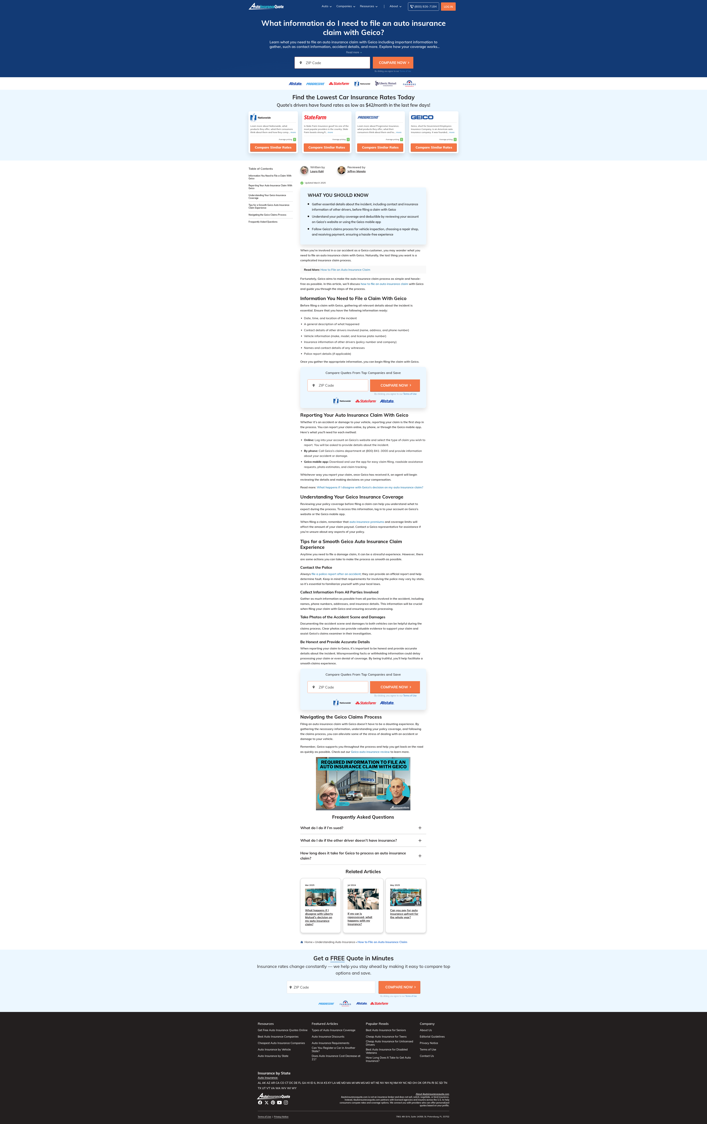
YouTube (279, 1102)
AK (264, 1083)
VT (268, 1088)
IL (315, 1083)
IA (321, 1083)
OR (424, 1083)
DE (296, 1083)
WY (294, 1088)
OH (414, 1083)
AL (259, 1083)
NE (377, 1083)
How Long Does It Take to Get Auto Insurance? (388, 1059)
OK (420, 1083)
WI (289, 1088)
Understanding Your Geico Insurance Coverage (267, 196)
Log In (448, 6)
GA (304, 1083)
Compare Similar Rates (273, 147)
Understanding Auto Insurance (335, 942)
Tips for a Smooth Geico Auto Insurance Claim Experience (269, 206)
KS (325, 1083)
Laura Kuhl (317, 171)
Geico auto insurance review (370, 752)
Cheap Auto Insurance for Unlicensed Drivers (389, 1043)
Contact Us (427, 1056)
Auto (325, 6)
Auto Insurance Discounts (328, 1036)
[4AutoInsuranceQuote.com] (266, 6)
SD (441, 1083)
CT (287, 1083)
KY (330, 1083)
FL (299, 1083)
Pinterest (273, 1102)
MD (343, 1083)
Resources (367, 6)
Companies (344, 6)
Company (427, 1024)
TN (445, 1083)
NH (387, 1083)
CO (282, 1083)
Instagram (286, 1102)
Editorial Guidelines (432, 1036)
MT (373, 1083)
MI (353, 1083)
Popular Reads (377, 1024)
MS (363, 1083)
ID (311, 1083)
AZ (268, 1083)
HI (308, 1083)
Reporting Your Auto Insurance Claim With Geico (270, 187)
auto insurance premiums (366, 522)
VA (273, 1088)
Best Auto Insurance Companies (278, 1036)
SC (436, 1083)
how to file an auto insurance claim (384, 284)
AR (273, 1083)
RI (433, 1083)
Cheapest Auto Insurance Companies (281, 1043)
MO (367, 1083)
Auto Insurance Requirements (330, 1043)
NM (395, 1083)
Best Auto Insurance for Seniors (386, 1030)
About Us (426, 1030)
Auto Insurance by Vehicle (274, 1049)
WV (283, 1088)
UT (264, 1088)
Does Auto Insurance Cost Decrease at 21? (336, 1057)
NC (405, 1083)
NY (400, 1083)
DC (291, 1083)
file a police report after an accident (336, 574)
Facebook (260, 1102)
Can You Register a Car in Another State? (333, 1049)
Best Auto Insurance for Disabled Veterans (387, 1051)
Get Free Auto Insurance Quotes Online (282, 1030)
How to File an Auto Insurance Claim (345, 269)
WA (277, 1088)
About (394, 6)
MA (349, 1083)
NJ (391, 1083)
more (293, 132)
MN (358, 1083)
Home (308, 942)
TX (259, 1088)
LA (334, 1083)
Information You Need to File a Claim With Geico (270, 177)
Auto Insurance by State (273, 1056)
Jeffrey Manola (356, 171)
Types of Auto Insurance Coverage (333, 1030)
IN (318, 1083)
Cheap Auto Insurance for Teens (386, 1036)
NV (382, 1083)
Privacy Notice (429, 1043)
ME (339, 1083)
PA (429, 1083)
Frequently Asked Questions (263, 221)
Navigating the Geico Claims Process (267, 214)
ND (410, 1083)
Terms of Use (405, 71)
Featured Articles (325, 1024)
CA (277, 1083)
